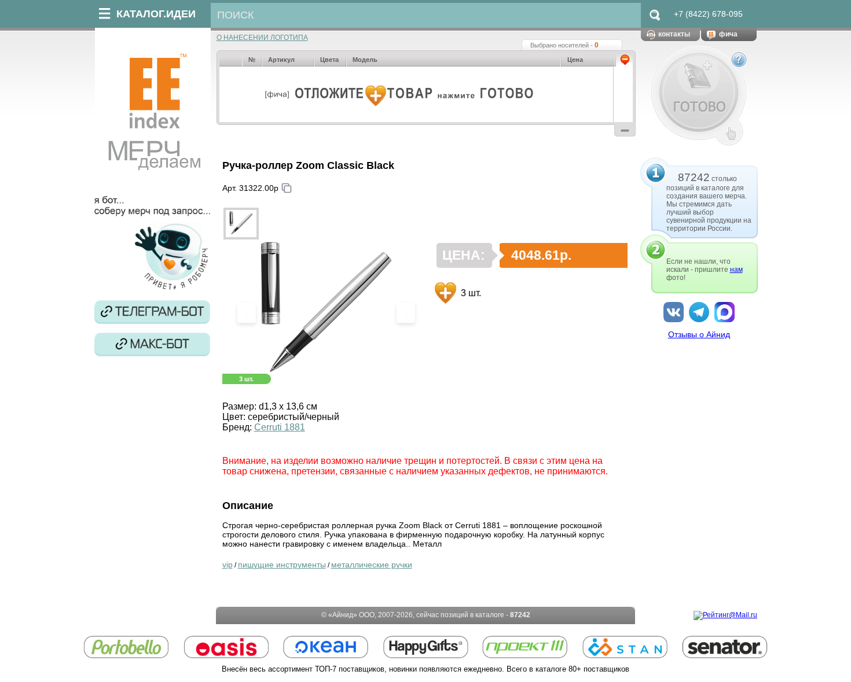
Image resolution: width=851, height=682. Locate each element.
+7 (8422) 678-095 (708, 14)
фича (728, 34)
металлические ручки (371, 564)
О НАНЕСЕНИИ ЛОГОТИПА (262, 38)
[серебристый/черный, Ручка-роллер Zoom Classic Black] (241, 223)
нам (736, 270)
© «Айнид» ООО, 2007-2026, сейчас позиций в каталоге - (425, 615)
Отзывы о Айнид (699, 334)
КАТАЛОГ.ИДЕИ (156, 14)
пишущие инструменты (282, 564)
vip (227, 564)
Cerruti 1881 (279, 427)
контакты (674, 34)
